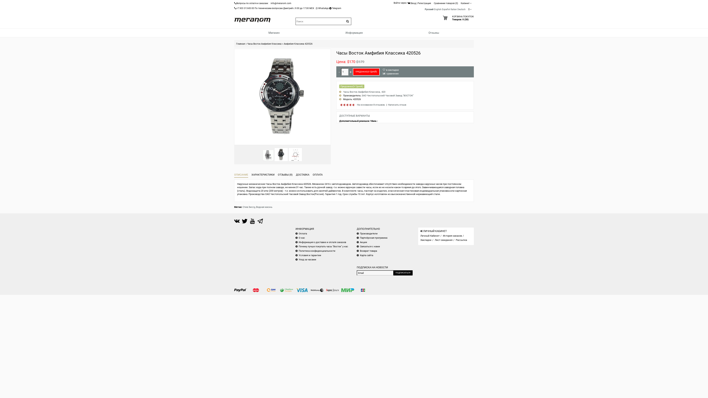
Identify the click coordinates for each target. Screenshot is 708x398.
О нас (302, 237)
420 (383, 91)
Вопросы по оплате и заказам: (252, 3)
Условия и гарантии (310, 255)
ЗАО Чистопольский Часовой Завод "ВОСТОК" (388, 95)
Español (446, 9)
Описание (241, 174)
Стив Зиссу (249, 207)
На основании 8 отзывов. (371, 104)
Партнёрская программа (373, 237)
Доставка (302, 174)
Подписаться (402, 273)
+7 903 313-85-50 (245, 8)
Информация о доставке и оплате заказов (322, 242)
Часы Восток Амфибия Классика (264, 44)
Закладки (425, 240)
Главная (240, 44)
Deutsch (461, 9)
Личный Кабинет (430, 235)
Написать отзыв (397, 104)
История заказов (452, 235)
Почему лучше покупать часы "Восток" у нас (323, 246)
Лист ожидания (443, 240)
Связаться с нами (370, 246)
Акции (363, 242)
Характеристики (263, 174)
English (437, 9)
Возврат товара (368, 250)
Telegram (336, 8)
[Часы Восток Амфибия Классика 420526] (281, 154)
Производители (369, 233)
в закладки (392, 70)
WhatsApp (323, 8)
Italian (454, 9)
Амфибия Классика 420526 (298, 44)
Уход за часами (307, 259)
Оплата (318, 174)
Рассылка (461, 240)
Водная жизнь (264, 207)
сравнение (392, 73)
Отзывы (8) (285, 174)
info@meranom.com (281, 3)
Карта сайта (366, 255)
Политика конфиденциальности (317, 250)
